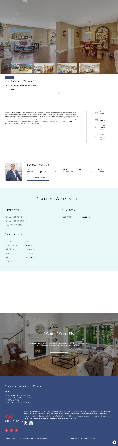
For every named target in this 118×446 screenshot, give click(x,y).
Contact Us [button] (59, 355)
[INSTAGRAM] (11, 430)
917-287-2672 (68, 172)
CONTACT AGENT (38, 178)
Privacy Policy (89, 438)
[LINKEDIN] (16, 430)
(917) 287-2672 (24, 395)
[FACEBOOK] (6, 430)
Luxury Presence (40, 438)
